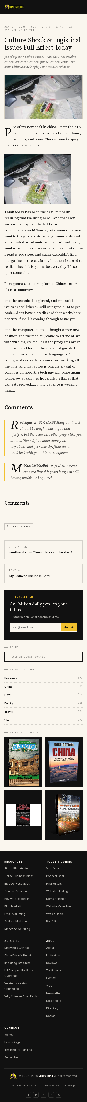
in (51, 1094)
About (50, 947)
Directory (52, 1008)
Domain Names (56, 898)
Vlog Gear (52, 868)
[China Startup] (23, 815)
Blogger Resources (17, 883)
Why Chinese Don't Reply (21, 996)
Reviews (52, 963)
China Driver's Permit (18, 955)
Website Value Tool (59, 906)
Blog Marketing (14, 906)
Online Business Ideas (19, 876)
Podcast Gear (55, 876)
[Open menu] (79, 7)
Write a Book (54, 914)
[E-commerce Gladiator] (23, 762)
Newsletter (53, 993)
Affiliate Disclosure (24, 1085)
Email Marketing (14, 914)
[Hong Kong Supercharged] (64, 815)
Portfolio (52, 921)
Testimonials (54, 970)
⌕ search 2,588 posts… (26, 656)
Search (50, 1016)
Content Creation (15, 891)
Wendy (9, 1034)
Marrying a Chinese (17, 947)
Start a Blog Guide (16, 868)
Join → (69, 627)
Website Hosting (57, 891)
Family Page (12, 1042)
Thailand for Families (18, 1049)
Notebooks (53, 1000)
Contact (51, 978)
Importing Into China (17, 963)
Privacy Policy (50, 1085)
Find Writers (54, 883)
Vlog (49, 985)
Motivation (53, 955)
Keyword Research (16, 898)
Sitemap (70, 1085)
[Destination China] (64, 762)
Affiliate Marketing (16, 921)
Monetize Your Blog (17, 929)
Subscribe (11, 1057)
